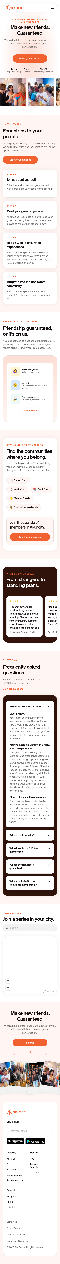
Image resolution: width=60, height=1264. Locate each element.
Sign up (30, 1042)
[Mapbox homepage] (49, 991)
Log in (30, 1051)
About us (11, 1159)
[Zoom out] (8, 980)
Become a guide (15, 1175)
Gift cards (34, 1172)
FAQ (32, 1159)
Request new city (15, 1180)
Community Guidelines (17, 1241)
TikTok (10, 1202)
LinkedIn (11, 1207)
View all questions (13, 688)
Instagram (11, 1196)
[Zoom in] (8, 987)
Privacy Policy (13, 1228)
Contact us (12, 1222)
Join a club (11, 1169)
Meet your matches (30, 58)
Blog (9, 1164)
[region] (30, 965)
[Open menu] (52, 7)
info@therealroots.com (15, 683)
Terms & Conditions (35, 1165)
